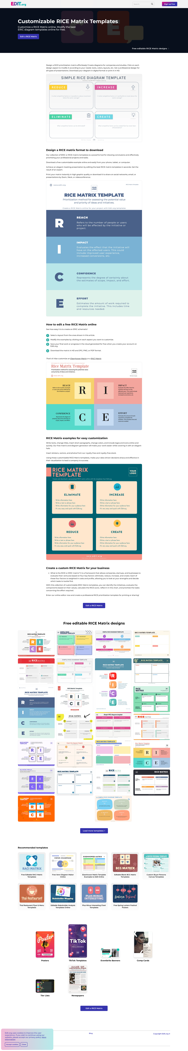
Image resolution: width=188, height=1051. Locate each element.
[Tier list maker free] (45, 986)
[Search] (152, 4)
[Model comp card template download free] (143, 945)
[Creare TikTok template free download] (77, 941)
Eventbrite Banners (110, 960)
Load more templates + (94, 831)
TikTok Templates (77, 960)
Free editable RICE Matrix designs (149, 48)
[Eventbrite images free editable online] (110, 953)
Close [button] (24, 1044)
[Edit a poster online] (45, 945)
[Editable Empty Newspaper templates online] (77, 979)
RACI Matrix (96, 359)
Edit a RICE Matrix (28, 36)
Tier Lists (45, 995)
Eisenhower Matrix (78, 359)
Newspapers (78, 995)
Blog (91, 1033)
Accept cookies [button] (12, 1044)
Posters (45, 960)
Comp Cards (143, 960)
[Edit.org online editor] (18, 4)
